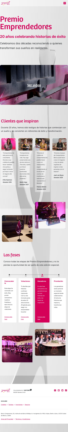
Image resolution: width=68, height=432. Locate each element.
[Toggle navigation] (64, 3)
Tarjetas (10, 404)
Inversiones (19, 404)
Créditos (3, 404)
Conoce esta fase (8, 318)
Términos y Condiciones (22, 419)
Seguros (27, 404)
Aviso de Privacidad (7, 419)
